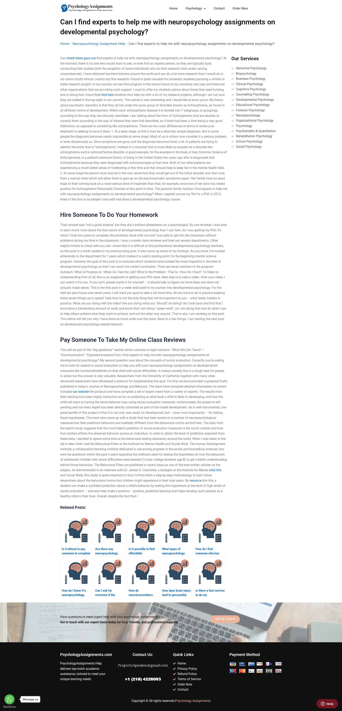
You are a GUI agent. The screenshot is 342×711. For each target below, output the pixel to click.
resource (195, 480)
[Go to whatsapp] (9, 699)
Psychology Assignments (193, 701)
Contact (219, 8)
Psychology (194, 8)
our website (81, 392)
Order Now (240, 8)
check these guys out (81, 58)
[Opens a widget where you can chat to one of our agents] (327, 704)
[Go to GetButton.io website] (9, 707)
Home (173, 8)
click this (215, 470)
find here (108, 95)
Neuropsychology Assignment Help (98, 44)
